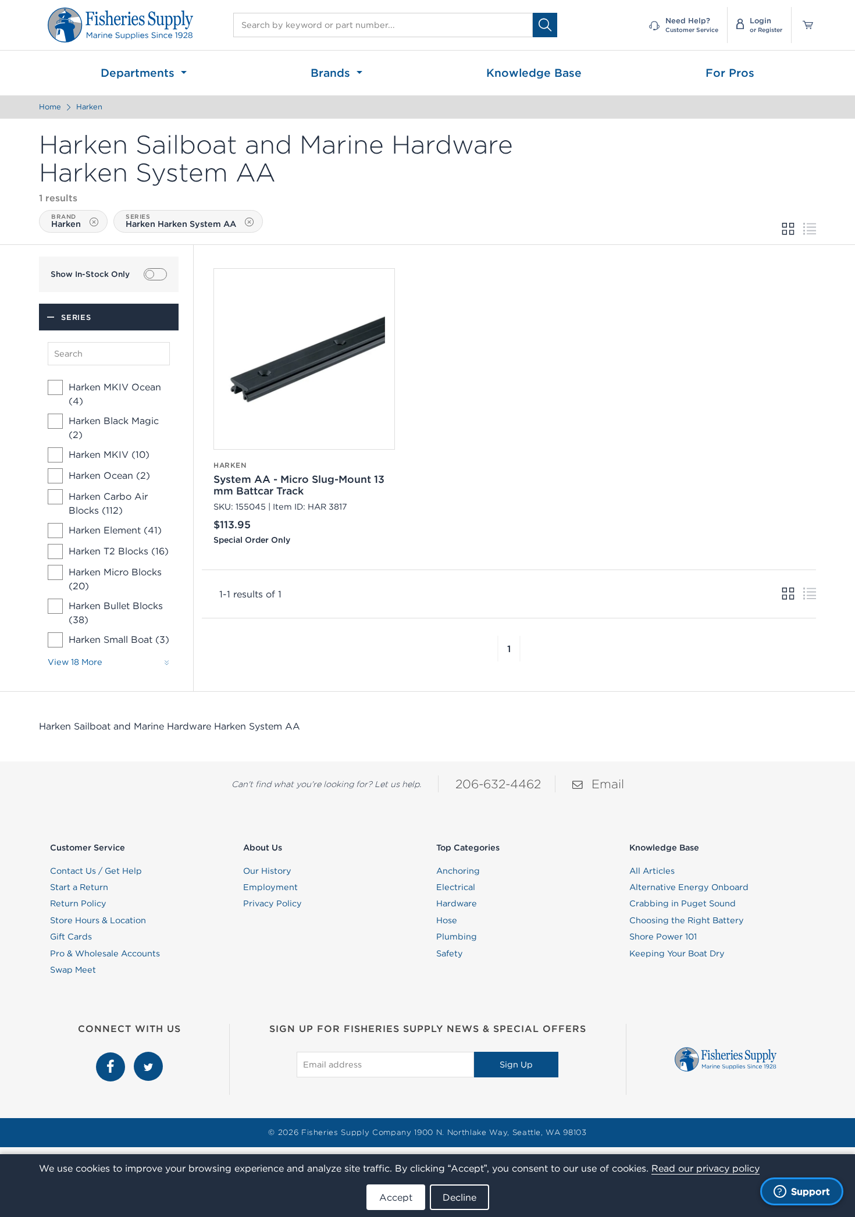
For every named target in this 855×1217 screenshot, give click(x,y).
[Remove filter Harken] (94, 222)
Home (50, 107)
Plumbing (456, 936)
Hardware (456, 903)
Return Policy (78, 903)
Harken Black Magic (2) (114, 427)
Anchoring (458, 871)
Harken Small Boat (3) (119, 639)
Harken (89, 107)
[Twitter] (148, 1058)
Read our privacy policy (705, 1168)
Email (608, 784)
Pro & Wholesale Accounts (105, 953)
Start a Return (79, 887)
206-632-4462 (498, 784)
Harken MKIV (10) (109, 454)
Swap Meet (73, 970)
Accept (395, 1197)
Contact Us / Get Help (96, 871)
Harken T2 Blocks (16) (119, 551)
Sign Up (516, 1064)
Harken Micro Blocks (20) (115, 579)
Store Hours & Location (98, 920)
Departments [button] (139, 73)
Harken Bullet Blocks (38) (116, 612)
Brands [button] (332, 73)
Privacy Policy (272, 903)
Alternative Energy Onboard (689, 887)
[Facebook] (112, 1058)
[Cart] (804, 25)
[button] (497, 648)
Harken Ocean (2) (109, 475)
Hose (446, 920)
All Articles (652, 871)
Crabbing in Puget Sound (682, 903)
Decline (459, 1197)
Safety (449, 953)
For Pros (730, 73)
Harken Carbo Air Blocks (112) (108, 503)
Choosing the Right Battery (686, 920)
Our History (267, 871)
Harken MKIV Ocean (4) (115, 394)
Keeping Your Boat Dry (677, 953)
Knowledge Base (534, 73)
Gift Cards (71, 936)
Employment (270, 887)
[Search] (545, 25)
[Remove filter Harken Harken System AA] (249, 222)
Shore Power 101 (663, 936)
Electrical (455, 887)
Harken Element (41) (115, 530)
